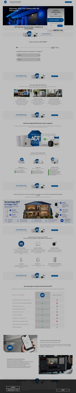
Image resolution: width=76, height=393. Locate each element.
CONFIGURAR (13, 387)
